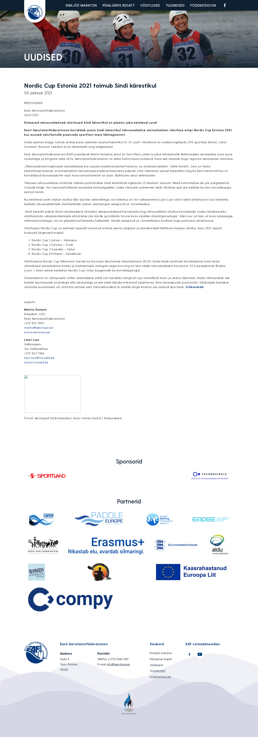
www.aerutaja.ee (37, 332)
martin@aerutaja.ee (38, 327)
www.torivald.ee (36, 362)
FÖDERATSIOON (203, 5)
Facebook (225, 5)
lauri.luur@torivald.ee (39, 357)
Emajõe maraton (81, 5)
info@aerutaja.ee (118, 664)
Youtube (234, 5)
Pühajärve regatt (119, 5)
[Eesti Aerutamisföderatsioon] (34, 11)
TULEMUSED (175, 5)
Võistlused (150, 5)
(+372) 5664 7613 (118, 659)
